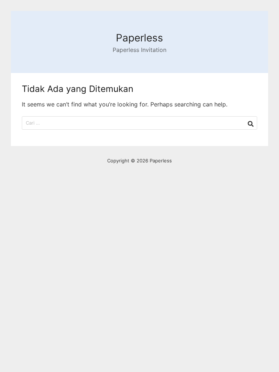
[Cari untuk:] (139, 123)
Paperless (139, 38)
